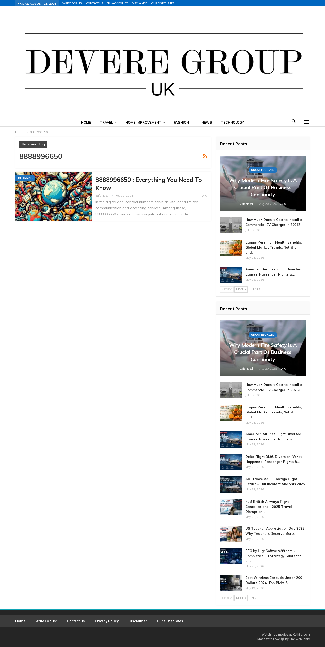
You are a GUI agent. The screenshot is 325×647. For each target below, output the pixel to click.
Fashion (181, 122)
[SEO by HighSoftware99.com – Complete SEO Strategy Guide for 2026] (231, 556)
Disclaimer (139, 3)
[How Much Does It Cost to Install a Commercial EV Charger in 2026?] (231, 225)
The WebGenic (299, 639)
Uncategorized (262, 170)
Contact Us (94, 3)
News (206, 122)
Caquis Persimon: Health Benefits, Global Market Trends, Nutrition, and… (273, 247)
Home (86, 122)
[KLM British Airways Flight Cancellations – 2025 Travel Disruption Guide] (231, 507)
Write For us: (72, 3)
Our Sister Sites (162, 3)
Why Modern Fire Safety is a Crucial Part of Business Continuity (263, 187)
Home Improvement (143, 122)
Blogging (25, 178)
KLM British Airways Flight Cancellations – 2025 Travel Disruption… (268, 506)
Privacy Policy (117, 3)
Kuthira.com (301, 634)
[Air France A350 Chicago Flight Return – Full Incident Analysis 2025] (231, 484)
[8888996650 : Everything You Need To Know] (53, 196)
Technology (232, 122)
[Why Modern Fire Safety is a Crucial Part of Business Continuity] (263, 183)
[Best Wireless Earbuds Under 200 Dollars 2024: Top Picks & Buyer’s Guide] (231, 583)
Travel (106, 122)
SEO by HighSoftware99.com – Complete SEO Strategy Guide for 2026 (273, 556)
